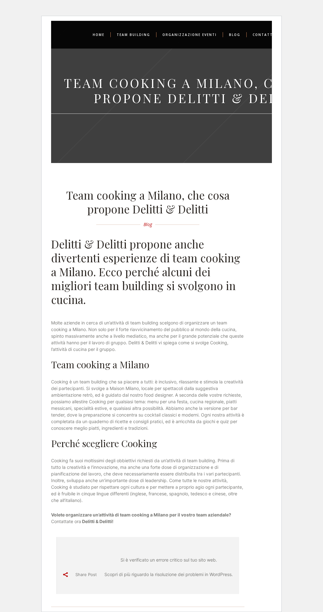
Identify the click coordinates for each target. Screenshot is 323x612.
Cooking (218, 342)
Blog (148, 224)
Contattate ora (66, 521)
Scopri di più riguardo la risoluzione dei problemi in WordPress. (168, 574)
